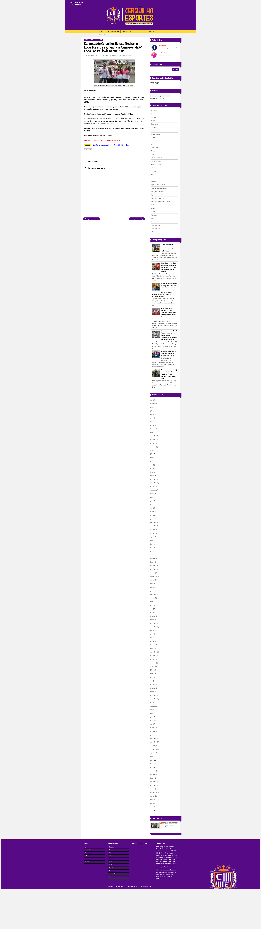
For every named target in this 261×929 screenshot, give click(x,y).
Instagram (162, 53)
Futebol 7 (153, 154)
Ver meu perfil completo (167, 826)
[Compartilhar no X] (89, 149)
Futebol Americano (156, 158)
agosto (152, 407)
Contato (101, 35)
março (152, 425)
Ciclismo (153, 131)
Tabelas (141, 31)
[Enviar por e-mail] (85, 149)
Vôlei (110, 877)
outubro (152, 443)
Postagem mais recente (92, 219)
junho (152, 414)
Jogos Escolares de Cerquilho (160, 188)
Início (100, 31)
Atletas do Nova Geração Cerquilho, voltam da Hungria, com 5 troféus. (168, 353)
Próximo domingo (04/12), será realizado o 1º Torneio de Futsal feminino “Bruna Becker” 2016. (169, 374)
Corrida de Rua (155, 134)
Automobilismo (155, 114)
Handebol (153, 171)
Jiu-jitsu (111, 862)
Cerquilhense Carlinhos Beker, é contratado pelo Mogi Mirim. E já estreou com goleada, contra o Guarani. (168, 267)
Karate (153, 208)
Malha (152, 218)
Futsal (153, 168)
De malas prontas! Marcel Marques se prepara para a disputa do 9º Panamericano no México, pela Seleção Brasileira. (169, 335)
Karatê (100, 39)
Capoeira (153, 127)
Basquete (153, 117)
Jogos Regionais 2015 (157, 195)
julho (151, 411)
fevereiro (152, 429)
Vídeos (152, 31)
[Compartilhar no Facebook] (91, 149)
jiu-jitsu (153, 178)
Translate (164, 98)
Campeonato (154, 124)
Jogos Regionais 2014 (157, 191)
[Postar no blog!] (87, 149)
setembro (153, 403)
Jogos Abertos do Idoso (158, 184)
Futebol (153, 151)
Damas (153, 137)
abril (151, 400)
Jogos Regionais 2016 (157, 198)
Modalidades (113, 31)
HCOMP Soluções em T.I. (145, 886)
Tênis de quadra (155, 228)
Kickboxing (154, 215)
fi (151, 144)
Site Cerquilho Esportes (115, 886)
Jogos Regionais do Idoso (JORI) (160, 201)
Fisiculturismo (155, 147)
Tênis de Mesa (155, 225)
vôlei (152, 232)
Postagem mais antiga (137, 219)
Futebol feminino (156, 164)
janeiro (152, 432)
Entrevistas (128, 31)
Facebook (162, 45)
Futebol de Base (156, 161)
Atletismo (153, 110)
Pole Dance (154, 222)
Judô (152, 205)
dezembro (153, 436)
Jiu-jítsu (153, 181)
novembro (153, 439)
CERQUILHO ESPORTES (170, 823)
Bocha (153, 120)
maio (151, 418)
